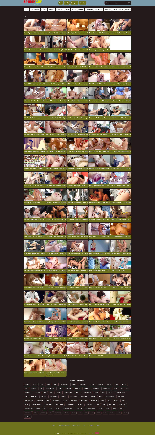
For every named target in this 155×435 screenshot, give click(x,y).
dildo (123, 400)
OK (97, 433)
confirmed (100, 384)
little (26, 396)
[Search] (128, 3)
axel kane (43, 396)
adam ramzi (74, 400)
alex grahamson (50, 388)
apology (59, 392)
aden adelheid (87, 392)
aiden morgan (106, 388)
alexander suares (68, 408)
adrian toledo (70, 404)
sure (118, 412)
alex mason (40, 400)
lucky (51, 408)
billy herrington (29, 400)
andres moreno (110, 396)
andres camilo (73, 396)
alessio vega (56, 400)
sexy (115, 388)
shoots (66, 412)
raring (125, 412)
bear (55, 384)
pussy (65, 400)
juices (111, 412)
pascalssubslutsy (118, 9)
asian (34, 384)
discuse (67, 9)
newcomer (28, 392)
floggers (109, 384)
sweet (77, 392)
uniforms (124, 384)
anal (45, 392)
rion (45, 408)
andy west (68, 388)
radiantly (93, 396)
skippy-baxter (50, 375)
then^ (51, 392)
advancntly (108, 9)
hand (73, 412)
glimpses (116, 400)
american (27, 412)
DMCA (53, 425)
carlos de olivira (120, 392)
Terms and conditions (63, 425)
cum (104, 404)
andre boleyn (53, 396)
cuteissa (80, 9)
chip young (58, 412)
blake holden (84, 400)
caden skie (122, 404)
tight (48, 400)
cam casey (121, 396)
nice (103, 392)
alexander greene (90, 408)
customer (92, 384)
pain (50, 412)
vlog (117, 384)
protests (43, 412)
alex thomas (112, 404)
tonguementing (35, 9)
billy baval (79, 408)
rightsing (43, 9)
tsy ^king (27, 416)
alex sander (83, 384)
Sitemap (98, 425)
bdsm (41, 384)
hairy (80, 412)
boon (105, 412)
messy (74, 384)
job (108, 400)
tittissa (74, 9)
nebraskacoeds (64, 384)
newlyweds (96, 388)
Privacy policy (76, 425)
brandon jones (68, 392)
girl (121, 388)
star (121, 408)
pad (26, 388)
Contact (91, 425)
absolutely (80, 404)
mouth (100, 396)
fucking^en (77, 388)
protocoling (60, 9)
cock (127, 388)
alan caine (84, 396)
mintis (26, 9)
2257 (84, 425)
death (98, 412)
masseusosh (98, 9)
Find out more (90, 433)
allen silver (94, 400)
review (59, 388)
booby (38, 408)
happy (114, 408)
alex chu (110, 392)
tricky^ (96, 392)
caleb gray (89, 404)
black (48, 384)
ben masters (59, 404)
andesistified (89, 9)
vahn (35, 412)
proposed (33, 388)
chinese (27, 384)
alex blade (63, 396)
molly (107, 408)
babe (26, 404)
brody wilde (34, 396)
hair (92, 412)
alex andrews (48, 404)
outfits (102, 400)
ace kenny (86, 388)
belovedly (51, 9)
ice (86, 412)
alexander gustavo (36, 404)
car (41, 388)
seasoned (37, 392)
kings (97, 404)
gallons (100, 408)
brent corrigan (28, 408)
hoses (57, 408)
